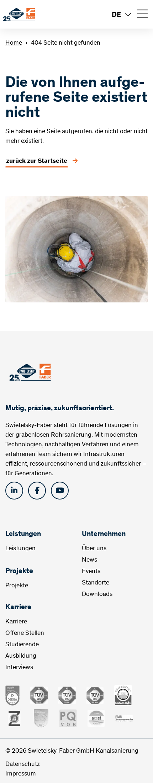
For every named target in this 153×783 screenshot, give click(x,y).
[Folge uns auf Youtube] (60, 491)
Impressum (20, 773)
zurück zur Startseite (36, 161)
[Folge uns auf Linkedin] (14, 491)
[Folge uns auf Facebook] (37, 491)
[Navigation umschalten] (142, 14)
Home (13, 42)
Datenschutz (22, 764)
